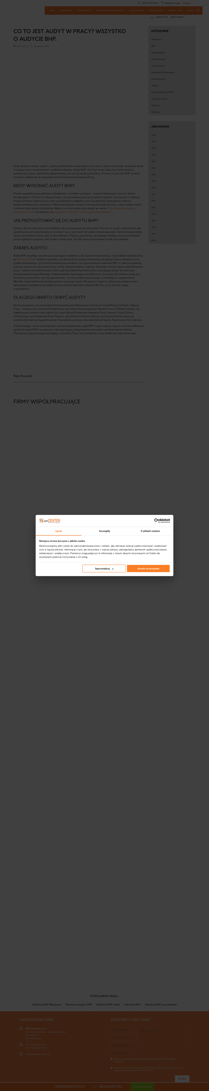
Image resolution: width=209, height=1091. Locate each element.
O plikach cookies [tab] (150, 531)
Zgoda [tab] (58, 531)
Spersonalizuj (102, 568)
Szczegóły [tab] (104, 531)
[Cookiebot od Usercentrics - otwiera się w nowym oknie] (156, 521)
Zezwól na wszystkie (148, 568)
